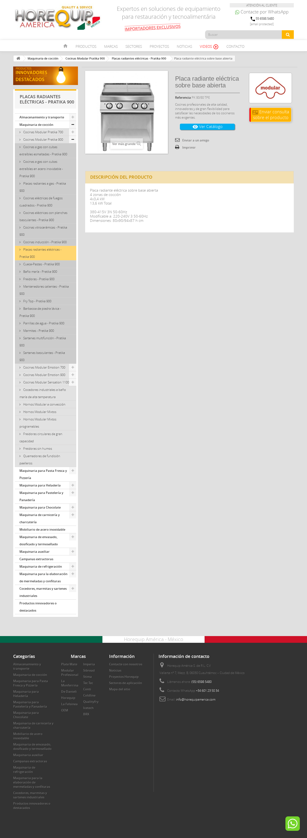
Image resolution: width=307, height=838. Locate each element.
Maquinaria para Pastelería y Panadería (41, 496)
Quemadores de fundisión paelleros (39, 459)
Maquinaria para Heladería (40, 485)
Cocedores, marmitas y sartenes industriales (43, 592)
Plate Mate (69, 664)
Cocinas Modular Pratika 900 (43, 139)
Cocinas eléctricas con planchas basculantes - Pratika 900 (43, 216)
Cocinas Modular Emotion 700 (44, 367)
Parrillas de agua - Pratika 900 (43, 323)
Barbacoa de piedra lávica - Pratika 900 (40, 312)
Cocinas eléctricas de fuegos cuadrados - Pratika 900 (41, 201)
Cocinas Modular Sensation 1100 (46, 382)
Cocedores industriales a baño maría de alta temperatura (42, 393)
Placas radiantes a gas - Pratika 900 (42, 187)
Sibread (89, 670)
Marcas (111, 46)
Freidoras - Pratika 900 (38, 279)
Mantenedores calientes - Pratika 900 (44, 290)
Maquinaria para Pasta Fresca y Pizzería (43, 474)
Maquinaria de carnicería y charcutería (39, 518)
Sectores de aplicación (125, 683)
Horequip (68, 698)
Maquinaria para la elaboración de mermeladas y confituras (43, 577)
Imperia (89, 664)
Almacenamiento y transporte (41, 117)
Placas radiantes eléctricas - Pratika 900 (40, 253)
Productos (86, 46)
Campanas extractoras (36, 559)
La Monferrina (69, 683)
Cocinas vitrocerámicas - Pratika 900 (43, 231)
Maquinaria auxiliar (34, 551)
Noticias (184, 46)
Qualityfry (91, 701)
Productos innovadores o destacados (38, 607)
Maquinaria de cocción (36, 124)
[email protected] (262, 24)
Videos (209, 47)
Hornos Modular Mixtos (39, 412)
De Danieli (69, 691)
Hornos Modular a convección (44, 404)
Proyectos (159, 46)
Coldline (89, 695)
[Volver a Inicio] (18, 58)
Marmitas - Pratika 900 (38, 330)
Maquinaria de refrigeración (40, 566)
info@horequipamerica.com (195, 699)
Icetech (88, 708)
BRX (86, 714)
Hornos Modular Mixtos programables (37, 423)
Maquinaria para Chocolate (40, 507)
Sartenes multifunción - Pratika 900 (42, 341)
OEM (64, 710)
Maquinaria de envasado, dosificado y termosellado (38, 540)
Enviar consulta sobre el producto (270, 114)
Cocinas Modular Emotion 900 (44, 375)
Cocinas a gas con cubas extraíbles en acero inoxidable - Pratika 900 (41, 168)
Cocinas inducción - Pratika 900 (45, 242)
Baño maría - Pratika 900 (40, 271)
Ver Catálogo (207, 127)
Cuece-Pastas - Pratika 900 (41, 264)
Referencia (183, 97)
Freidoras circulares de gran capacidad (40, 437)
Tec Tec (88, 683)
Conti (87, 689)
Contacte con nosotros (125, 664)
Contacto (235, 46)
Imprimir (189, 147)
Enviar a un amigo (195, 140)
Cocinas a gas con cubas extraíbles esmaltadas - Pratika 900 (43, 150)
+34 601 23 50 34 (207, 690)
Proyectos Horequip (124, 676)
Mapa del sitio (119, 689)
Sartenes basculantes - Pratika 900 (42, 356)
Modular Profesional (69, 672)
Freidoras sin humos (37, 448)
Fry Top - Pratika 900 (37, 301)
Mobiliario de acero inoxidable (42, 529)
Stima (87, 676)
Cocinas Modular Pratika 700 (43, 132)
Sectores (133, 46)
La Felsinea (69, 704)
